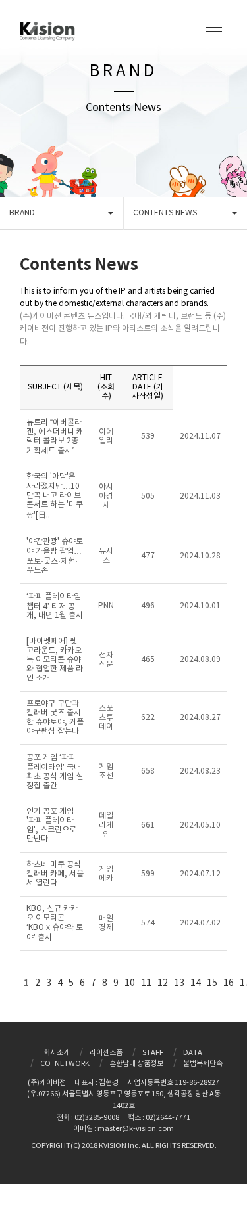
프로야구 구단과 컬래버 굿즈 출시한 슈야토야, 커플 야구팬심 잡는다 (55, 718)
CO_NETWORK (65, 1063)
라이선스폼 (106, 1052)
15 (212, 983)
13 (179, 983)
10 (129, 983)
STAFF (152, 1052)
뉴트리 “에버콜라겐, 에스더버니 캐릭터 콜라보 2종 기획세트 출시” (55, 436)
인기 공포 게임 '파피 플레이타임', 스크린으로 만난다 (51, 825)
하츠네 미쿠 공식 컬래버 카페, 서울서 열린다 (55, 873)
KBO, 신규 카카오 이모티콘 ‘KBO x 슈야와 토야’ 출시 (54, 923)
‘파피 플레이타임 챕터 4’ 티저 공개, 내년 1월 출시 (54, 606)
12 (162, 983)
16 (228, 983)
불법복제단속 (203, 1063)
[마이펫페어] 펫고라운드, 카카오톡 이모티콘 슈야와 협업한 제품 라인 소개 (54, 659)
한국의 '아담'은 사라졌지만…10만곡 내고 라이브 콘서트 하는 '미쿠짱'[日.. (54, 496)
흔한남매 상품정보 (136, 1063)
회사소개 (56, 1052)
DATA (192, 1052)
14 (195, 983)
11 (146, 983)
